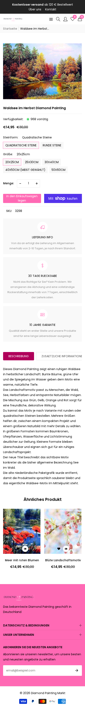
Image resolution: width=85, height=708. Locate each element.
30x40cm (52, 162)
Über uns (35, 9)
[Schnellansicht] (25, 549)
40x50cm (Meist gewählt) (25, 170)
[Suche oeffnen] (58, 19)
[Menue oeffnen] (51, 19)
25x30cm (31, 162)
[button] (80, 19)
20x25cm (12, 162)
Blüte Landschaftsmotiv (63, 560)
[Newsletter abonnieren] (77, 670)
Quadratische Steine (21, 145)
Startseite (10, 29)
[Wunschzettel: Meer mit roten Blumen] (18, 549)
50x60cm (58, 170)
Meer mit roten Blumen (22, 560)
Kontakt (50, 9)
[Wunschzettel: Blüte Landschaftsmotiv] (59, 549)
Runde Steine (52, 145)
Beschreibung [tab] (18, 356)
